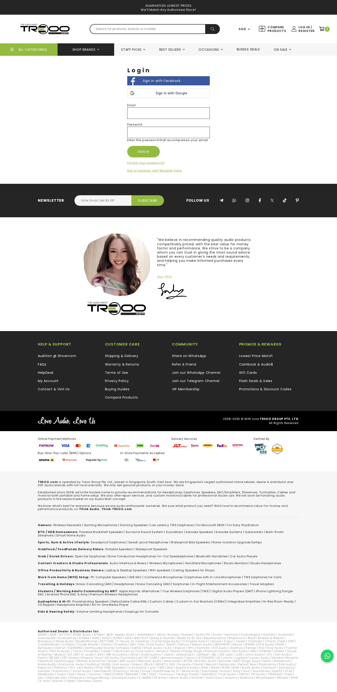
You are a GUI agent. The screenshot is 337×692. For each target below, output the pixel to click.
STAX (289, 671)
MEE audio (127, 661)
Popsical (44, 668)
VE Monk (160, 678)
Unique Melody (98, 678)
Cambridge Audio (166, 641)
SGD (242, 29)
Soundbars (174, 532)
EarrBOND (75, 648)
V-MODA (145, 678)
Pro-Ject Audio (81, 668)
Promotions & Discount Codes (265, 389)
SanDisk (44, 671)
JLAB (239, 654)
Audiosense (67, 638)
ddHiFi (171, 644)
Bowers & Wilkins (271, 638)
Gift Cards (248, 373)
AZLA (128, 638)
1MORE (42, 634)
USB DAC (135, 577)
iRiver (134, 654)
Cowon (106, 644)
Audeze (173, 634)
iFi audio (87, 654)
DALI (133, 644)
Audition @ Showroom (57, 356)
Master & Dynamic (91, 661)
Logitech (241, 658)
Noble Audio (47, 664)
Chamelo (255, 641)
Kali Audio (283, 654)
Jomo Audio (254, 654)
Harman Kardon (217, 651)
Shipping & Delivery (121, 356)
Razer (215, 668)
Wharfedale (265, 678)
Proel (99, 668)
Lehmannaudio (171, 658)
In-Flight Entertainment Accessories (219, 584)
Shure (146, 671)
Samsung (286, 668)
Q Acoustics (137, 668)
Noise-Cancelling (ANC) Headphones (105, 584)
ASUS (161, 634)
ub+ (41, 678)
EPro (191, 648)
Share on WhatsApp (189, 356)
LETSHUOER (206, 658)
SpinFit (277, 671)
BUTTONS (107, 641)
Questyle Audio (187, 668)
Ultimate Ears (57, 678)
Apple (119, 634)
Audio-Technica (225, 634)
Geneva (162, 651)
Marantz (292, 658)
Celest (241, 641)
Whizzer (282, 678)
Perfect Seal (247, 664)
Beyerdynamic (215, 638)
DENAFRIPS (222, 644)
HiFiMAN (265, 651)
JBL (213, 654)
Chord (270, 641)
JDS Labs (226, 654)
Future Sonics (123, 651)
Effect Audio (153, 648)
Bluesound (237, 638)
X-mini (44, 681)
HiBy (253, 651)
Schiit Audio (82, 671)
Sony (237, 671)
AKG (109, 634)
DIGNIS (250, 644)
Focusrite (91, 651)
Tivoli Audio (227, 674)
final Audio (275, 648)
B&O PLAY (141, 638)
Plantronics (267, 664)
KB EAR (55, 658)
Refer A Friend (184, 364)
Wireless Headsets (67, 525)
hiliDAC (279, 651)
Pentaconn (227, 664)
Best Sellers (170, 49)
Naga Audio (251, 661)
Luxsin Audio (260, 658)
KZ (146, 658)
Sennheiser (102, 671)
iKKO (100, 654)
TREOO (244, 674)
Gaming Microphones (101, 525)
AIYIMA (99, 634)
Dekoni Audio (202, 644)
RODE (226, 668)
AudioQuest (47, 638)
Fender (251, 648)
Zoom (97, 681)
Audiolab (285, 634)
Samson (269, 668)
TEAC (153, 674)
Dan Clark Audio (151, 644)
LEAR (153, 658)
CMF (291, 641)
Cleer (281, 641)
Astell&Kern (146, 634)
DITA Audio (265, 644)
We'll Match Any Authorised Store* (168, 10)
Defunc (184, 644)
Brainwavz (46, 641)
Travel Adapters (262, 584)
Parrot (198, 664)
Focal (77, 651)
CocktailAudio (49, 644)
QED (161, 668)
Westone (246, 678)
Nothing (93, 664)
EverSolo (236, 648)
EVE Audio (220, 648)
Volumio (231, 678)
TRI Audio (258, 674)
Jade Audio (184, 654)
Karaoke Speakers (199, 532)
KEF (64, 658)
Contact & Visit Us (54, 389)
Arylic (130, 634)
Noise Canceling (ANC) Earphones (163, 584)
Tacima (94, 674)
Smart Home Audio (70, 535)
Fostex (105, 651)
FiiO (261, 648)
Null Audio (121, 664)
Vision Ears (213, 678)
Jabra (168, 654)
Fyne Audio (144, 651)
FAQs (42, 364)
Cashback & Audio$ (256, 364)
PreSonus (61, 668)
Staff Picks (131, 49)
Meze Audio (172, 661)
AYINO (117, 638)
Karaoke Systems (229, 532)
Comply (68, 644)
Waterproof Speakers (151, 549)
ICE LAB (73, 654)
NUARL (106, 664)
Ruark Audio (251, 668)
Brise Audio (65, 641)
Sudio (61, 674)
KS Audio (112, 658)
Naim (267, 661)
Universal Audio (124, 678)
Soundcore (261, 671)
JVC (269, 654)
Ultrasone (76, 678)
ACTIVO (64, 634)
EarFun (60, 648)
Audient (187, 634)
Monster (225, 661)
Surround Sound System (144, 532)
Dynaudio (45, 648)
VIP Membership (186, 389)
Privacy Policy (117, 381)
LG (218, 658)
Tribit (288, 674)
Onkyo (136, 664)
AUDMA (84, 638)
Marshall (46, 661)
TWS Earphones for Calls (263, 577)
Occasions (209, 49)
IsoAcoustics (151, 654)
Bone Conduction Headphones (132, 556)
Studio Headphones (265, 563)
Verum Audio (179, 678)
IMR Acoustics (117, 654)
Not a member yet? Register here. (154, 171)
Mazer (112, 661)
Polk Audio (287, 664)
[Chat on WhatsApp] (327, 656)
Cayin (228, 641)
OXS (172, 664)
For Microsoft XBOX (210, 525)
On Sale (280, 49)
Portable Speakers (119, 549)
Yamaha (84, 681)
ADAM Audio (82, 634)
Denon (237, 644)
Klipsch (87, 658)
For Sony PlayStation (243, 525)
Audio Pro (203, 634)
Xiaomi (57, 681)
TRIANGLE (275, 674)
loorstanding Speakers (91, 601)
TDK (143, 674)
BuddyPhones (87, 641)
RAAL (205, 668)
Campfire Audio (195, 641)
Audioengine (250, 634)
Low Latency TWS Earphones (172, 525)
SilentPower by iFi (166, 671)
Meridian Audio (149, 661)
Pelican (211, 664)
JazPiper (202, 654)
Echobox (122, 648)
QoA (170, 668)
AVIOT (106, 638)
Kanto (42, 658)
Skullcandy (190, 671)
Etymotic (203, 648)
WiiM (294, 678)
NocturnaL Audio (72, 664)
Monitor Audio (205, 661)
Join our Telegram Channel (196, 381)
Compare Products (276, 29)
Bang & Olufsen (163, 638)
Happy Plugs (192, 651)
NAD (237, 661)
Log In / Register (306, 29)
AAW (53, 634)
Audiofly (269, 634)
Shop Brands (84, 49)
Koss (99, 658)
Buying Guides (117, 389)
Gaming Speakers (134, 525)
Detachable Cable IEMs (129, 601)
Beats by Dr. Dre (189, 638)
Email (131, 105)
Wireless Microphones (166, 563)
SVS (72, 674)
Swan (81, 674)
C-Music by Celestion (133, 641)
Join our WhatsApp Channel (196, 373)
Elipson (180, 648)
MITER (188, 661)
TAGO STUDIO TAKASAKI (120, 674)
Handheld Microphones (203, 563)
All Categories (32, 49)
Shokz (134, 671)
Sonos (225, 671)
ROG (235, 668)
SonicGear (210, 671)
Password (134, 124)
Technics (166, 674)
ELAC (168, 648)
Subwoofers (254, 532)
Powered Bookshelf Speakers (101, 532)
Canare (215, 641)
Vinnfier (197, 678)
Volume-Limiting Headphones (99, 612)
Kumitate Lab (132, 658)
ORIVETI (160, 664)
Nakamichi (282, 661)
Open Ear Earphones (90, 556)
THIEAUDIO (207, 674)
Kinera (74, 658)
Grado (176, 651)
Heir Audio (240, 651)
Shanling (120, 671)
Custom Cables (161, 601)
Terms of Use (116, 373)
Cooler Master (88, 644)
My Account (48, 381)
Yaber (70, 681)
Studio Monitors (236, 563)
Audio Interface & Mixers (128, 563)
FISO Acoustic (60, 651)
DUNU (280, 644)
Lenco (190, 658)
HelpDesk (46, 373)
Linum (227, 658)
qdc (152, 668)
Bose (252, 638)
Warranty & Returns (122, 364)
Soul (246, 671)
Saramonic (61, 671)
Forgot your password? (146, 163)
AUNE (95, 638)
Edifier (136, 648)
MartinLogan (65, 661)
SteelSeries (46, 674)
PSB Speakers (115, 668)
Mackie (277, 658)
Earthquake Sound (99, 648)
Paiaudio (185, 664)
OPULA (148, 664)
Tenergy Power (187, 674)
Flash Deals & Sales (255, 381)
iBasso (59, 654)
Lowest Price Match (256, 356)
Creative (120, 644)
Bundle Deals (248, 49)
